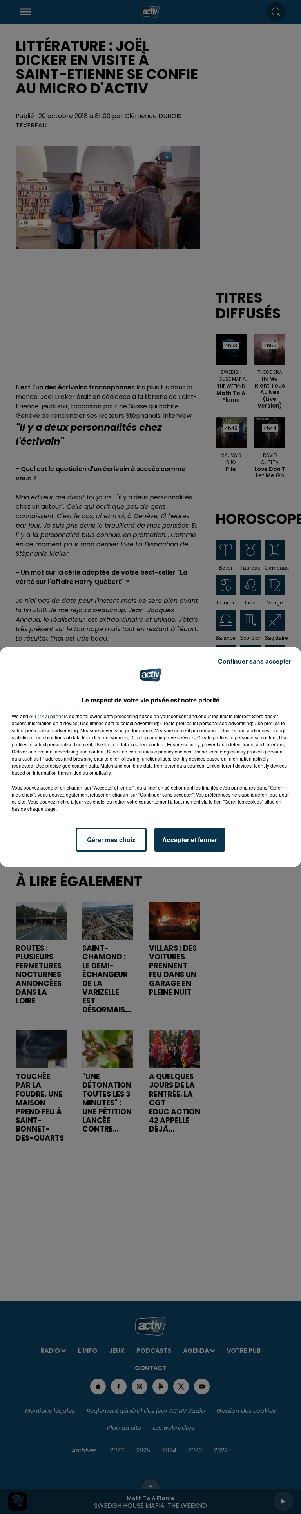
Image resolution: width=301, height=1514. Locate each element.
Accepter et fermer (189, 839)
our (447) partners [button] (48, 716)
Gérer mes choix (111, 839)
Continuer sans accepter (254, 661)
